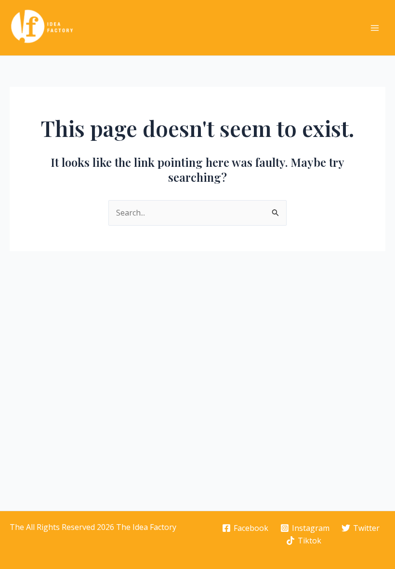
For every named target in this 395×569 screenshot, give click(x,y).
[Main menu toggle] (374, 28)
